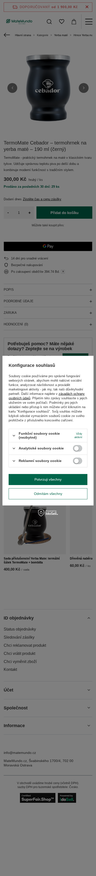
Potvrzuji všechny (48, 479)
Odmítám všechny (48, 494)
